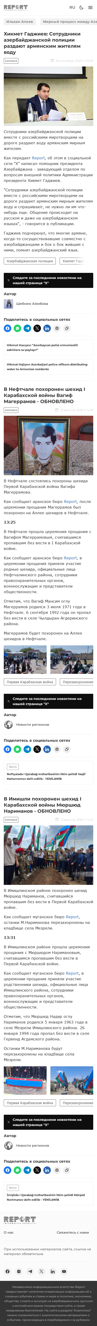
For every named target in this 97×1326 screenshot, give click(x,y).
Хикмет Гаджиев (76, 261)
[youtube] (64, 1271)
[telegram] (27, 328)
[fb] (7, 328)
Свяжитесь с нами (73, 1232)
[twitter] (37, 328)
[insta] (19, 1271)
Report (38, 158)
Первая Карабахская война (30, 682)
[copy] (67, 328)
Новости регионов (32, 724)
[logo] (16, 8)
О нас (9, 1232)
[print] (57, 328)
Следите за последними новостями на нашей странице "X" (47, 280)
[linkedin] (47, 328)
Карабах (11, 61)
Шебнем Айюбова (32, 304)
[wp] (17, 328)
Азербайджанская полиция (30, 261)
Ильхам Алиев (19, 22)
